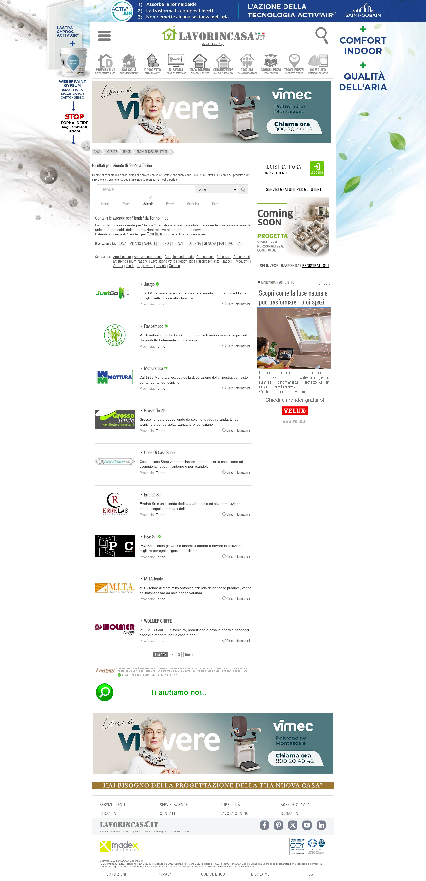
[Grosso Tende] (115, 429)
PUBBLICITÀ (230, 805)
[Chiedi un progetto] (152, 64)
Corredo (174, 266)
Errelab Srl (152, 495)
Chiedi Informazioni (238, 304)
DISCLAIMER (261, 874)
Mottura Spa (154, 369)
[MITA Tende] (115, 598)
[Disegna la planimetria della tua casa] (176, 64)
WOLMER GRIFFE (158, 621)
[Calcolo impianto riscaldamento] (200, 64)
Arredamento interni (148, 257)
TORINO (163, 244)
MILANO (135, 244)
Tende (130, 266)
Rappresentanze (209, 261)
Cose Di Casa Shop (159, 453)
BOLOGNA (194, 244)
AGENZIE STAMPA (295, 805)
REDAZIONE (109, 814)
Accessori (224, 257)
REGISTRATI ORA (282, 167)
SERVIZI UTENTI (112, 805)
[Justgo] (115, 303)
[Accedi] (317, 175)
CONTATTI (168, 814)
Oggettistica (186, 261)
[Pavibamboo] (115, 345)
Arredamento (122, 257)
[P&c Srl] (115, 556)
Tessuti (161, 266)
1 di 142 (160, 655)
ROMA (122, 244)
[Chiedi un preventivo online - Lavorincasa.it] (171, 701)
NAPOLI (149, 244)
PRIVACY (165, 874)
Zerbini (118, 266)
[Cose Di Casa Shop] (115, 471)
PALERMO (226, 244)
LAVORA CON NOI (234, 814)
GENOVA (210, 244)
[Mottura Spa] (115, 387)
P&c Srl (151, 537)
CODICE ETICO (213, 874)
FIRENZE (178, 244)
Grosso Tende (155, 411)
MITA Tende (153, 579)
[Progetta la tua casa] (213, 788)
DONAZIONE (290, 814)
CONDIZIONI (116, 874)
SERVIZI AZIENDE (174, 805)
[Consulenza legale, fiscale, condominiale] (271, 64)
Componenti (205, 257)
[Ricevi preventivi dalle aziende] (105, 64)
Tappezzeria (145, 266)
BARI (239, 244)
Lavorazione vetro (163, 261)
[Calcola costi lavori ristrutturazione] (129, 64)
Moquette (242, 261)
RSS (309, 874)
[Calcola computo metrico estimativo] (318, 64)
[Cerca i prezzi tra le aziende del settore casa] (294, 64)
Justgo (150, 284)
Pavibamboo (154, 326)
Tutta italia (154, 234)
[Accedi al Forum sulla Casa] (247, 64)
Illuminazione (138, 261)
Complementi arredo (179, 257)
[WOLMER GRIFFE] (115, 640)
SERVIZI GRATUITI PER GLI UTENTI (294, 190)
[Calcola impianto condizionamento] (223, 64)
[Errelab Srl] (115, 513)
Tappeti (228, 261)
